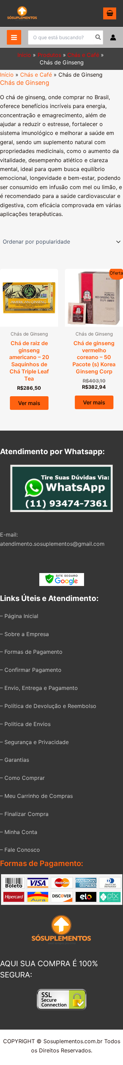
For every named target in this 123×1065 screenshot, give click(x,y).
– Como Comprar (22, 777)
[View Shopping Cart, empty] (109, 13)
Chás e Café (36, 74)
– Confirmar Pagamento (31, 669)
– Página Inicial (19, 616)
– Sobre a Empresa (24, 634)
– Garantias (14, 759)
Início (7, 74)
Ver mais (29, 403)
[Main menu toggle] (14, 37)
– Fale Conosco (20, 849)
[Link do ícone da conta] (113, 37)
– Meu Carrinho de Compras (36, 795)
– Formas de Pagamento (31, 651)
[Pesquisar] (98, 37)
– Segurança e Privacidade (34, 742)
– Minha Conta (18, 832)
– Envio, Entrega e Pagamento (39, 687)
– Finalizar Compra (24, 814)
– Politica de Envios (25, 724)
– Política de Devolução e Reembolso (48, 706)
